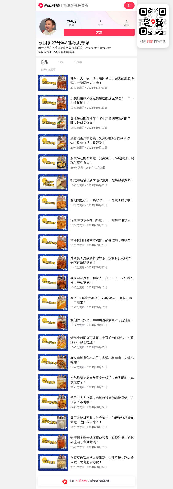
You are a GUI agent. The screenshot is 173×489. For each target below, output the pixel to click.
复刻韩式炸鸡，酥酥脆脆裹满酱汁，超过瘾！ (102, 320)
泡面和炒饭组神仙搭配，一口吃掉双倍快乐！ (102, 220)
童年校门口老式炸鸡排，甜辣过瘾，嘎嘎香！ (102, 240)
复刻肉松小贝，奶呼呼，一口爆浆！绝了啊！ (102, 200)
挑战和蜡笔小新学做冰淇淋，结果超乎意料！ (102, 180)
